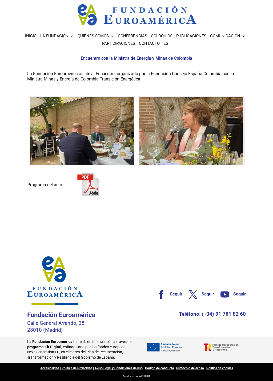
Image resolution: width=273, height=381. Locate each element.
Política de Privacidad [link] (77, 368)
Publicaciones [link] (191, 36)
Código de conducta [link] (159, 368)
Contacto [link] (149, 44)
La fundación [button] (54, 36)
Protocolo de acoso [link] (190, 368)
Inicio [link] (31, 36)
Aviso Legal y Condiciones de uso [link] (119, 368)
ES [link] (165, 44)
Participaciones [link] (118, 44)
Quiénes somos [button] (93, 36)
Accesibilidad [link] (49, 368)
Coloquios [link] (161, 36)
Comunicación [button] (225, 36)
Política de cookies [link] (219, 368)
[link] (81, 131)
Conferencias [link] (132, 36)
